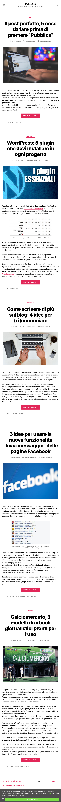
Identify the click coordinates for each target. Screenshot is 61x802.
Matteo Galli (30, 4)
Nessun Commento (45, 41)
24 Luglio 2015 (30, 640)
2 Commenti (45, 160)
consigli (21, 596)
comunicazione (14, 596)
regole (21, 413)
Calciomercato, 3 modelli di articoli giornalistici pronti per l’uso (30, 625)
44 (53, 781)
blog (11, 413)
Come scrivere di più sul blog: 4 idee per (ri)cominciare (30, 315)
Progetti (30, 303)
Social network (30, 428)
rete (17, 288)
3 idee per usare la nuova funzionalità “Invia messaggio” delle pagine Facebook (30, 442)
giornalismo (28, 766)
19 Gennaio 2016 (30, 41)
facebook (33, 596)
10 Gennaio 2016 (32, 160)
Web (30, 17)
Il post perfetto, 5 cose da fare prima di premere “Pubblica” (30, 29)
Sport (30, 611)
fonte (48, 238)
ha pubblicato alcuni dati (33, 209)
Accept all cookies (32, 799)
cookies (49, 793)
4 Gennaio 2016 (30, 327)
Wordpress (30, 136)
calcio (11, 766)
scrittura (18, 122)
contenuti (12, 122)
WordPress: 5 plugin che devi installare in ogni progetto (30, 148)
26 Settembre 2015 (30, 457)
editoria (22, 766)
